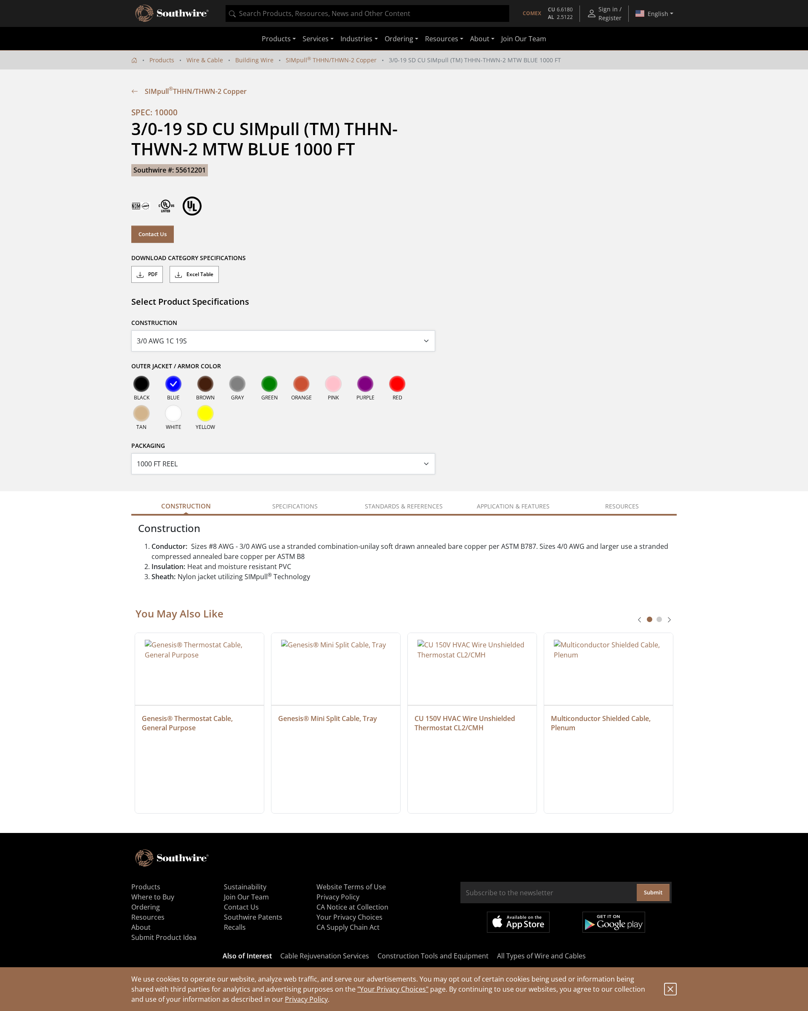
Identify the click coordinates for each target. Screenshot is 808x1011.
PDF (152, 274)
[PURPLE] (365, 384)
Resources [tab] (622, 506)
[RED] (397, 384)
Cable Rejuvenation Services (324, 955)
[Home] (134, 60)
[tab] (649, 619)
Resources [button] (441, 38)
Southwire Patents (253, 917)
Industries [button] (356, 38)
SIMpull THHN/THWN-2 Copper (331, 60)
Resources (148, 917)
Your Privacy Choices (349, 917)
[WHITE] (173, 413)
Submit (653, 892)
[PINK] (333, 384)
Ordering (145, 907)
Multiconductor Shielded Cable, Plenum (601, 723)
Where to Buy (152, 897)
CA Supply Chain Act (348, 927)
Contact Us (152, 234)
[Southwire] (172, 13)
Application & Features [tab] (513, 506)
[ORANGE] (301, 384)
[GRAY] (237, 384)
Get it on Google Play (613, 922)
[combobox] (367, 13)
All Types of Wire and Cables (541, 955)
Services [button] (316, 38)
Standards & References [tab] (404, 506)
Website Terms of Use (351, 886)
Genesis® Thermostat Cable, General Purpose (188, 723)
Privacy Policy (306, 999)
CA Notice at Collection (352, 907)
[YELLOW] (205, 413)
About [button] (479, 38)
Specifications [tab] (295, 506)
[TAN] (141, 413)
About (141, 927)
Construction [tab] (186, 506)
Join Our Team (523, 38)
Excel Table (199, 274)
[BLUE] (173, 384)
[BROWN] (205, 384)
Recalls (235, 927)
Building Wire (254, 60)
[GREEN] (269, 384)
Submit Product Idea (164, 937)
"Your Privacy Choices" (392, 989)
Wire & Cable (204, 60)
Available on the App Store (518, 922)
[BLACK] (141, 384)
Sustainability (245, 886)
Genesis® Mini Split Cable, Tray (327, 718)
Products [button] (276, 38)
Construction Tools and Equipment (433, 955)
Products (161, 60)
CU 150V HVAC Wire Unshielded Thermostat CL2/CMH (466, 723)
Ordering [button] (399, 38)
